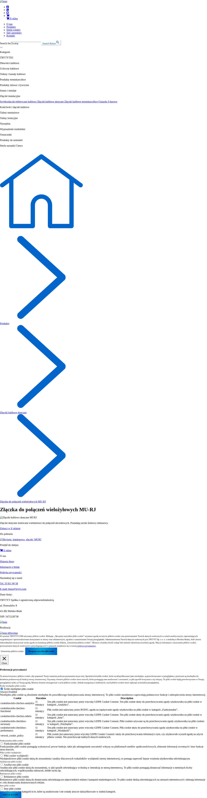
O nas (9, 24)
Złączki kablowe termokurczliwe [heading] (81, 101)
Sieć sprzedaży (14, 32)
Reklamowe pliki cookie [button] (11, 773)
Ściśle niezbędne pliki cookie (18, 689)
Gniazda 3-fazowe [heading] (107, 101)
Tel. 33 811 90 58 (9, 583)
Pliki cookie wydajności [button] (10, 752)
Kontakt (10, 35)
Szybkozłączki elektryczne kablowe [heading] (18, 101)
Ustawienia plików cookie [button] (12, 651)
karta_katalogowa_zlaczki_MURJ (23, 539)
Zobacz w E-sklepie (10, 528)
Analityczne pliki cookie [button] (11, 761)
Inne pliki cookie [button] (7, 785)
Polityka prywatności (11, 572)
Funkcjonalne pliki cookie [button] (11, 740)
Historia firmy (7, 561)
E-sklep (7, 550)
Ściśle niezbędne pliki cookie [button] (13, 686)
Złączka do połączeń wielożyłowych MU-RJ (23, 501)
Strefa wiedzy (13, 29)
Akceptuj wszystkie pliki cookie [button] (41, 651)
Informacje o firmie (10, 567)
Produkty (11, 27)
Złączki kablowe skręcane (13, 412)
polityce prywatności (86, 646)
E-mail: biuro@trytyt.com (13, 589)
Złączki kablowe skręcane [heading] (50, 101)
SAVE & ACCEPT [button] (10, 795)
